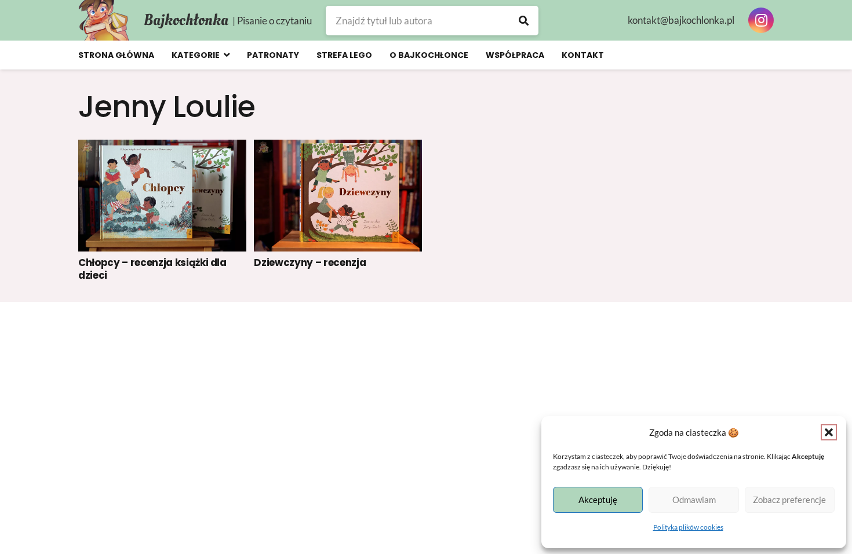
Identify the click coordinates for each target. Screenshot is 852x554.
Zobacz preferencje (789, 499)
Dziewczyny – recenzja (310, 262)
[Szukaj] (523, 20)
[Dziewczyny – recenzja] (338, 196)
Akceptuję (597, 499)
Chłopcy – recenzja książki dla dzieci (152, 269)
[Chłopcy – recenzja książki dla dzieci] (162, 196)
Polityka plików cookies (688, 527)
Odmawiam (694, 499)
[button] (829, 432)
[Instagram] (761, 20)
